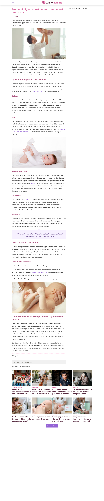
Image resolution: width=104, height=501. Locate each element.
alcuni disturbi (37, 91)
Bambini (54, 387)
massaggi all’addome (39, 272)
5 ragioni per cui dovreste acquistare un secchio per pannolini (82, 419)
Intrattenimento (17, 387)
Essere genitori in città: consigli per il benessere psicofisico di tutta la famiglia (41, 391)
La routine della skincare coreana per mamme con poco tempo (82, 391)
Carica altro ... (52, 426)
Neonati (75, 387)
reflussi (33, 183)
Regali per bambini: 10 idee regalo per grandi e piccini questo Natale (21, 391)
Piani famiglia (36, 387)
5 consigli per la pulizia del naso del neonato (41, 418)
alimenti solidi (27, 199)
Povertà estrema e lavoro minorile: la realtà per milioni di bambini (62, 391)
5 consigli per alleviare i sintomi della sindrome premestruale (61, 419)
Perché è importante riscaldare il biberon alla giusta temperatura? (21, 419)
